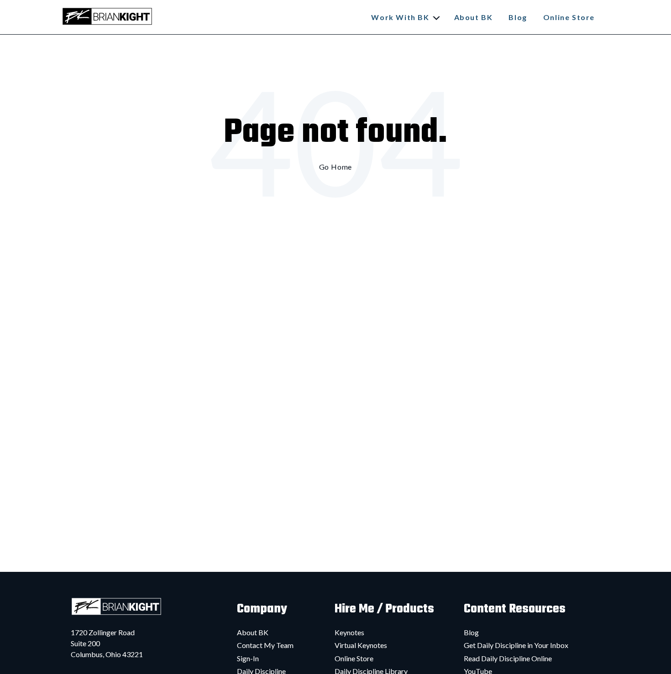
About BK (473, 17)
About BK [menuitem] (252, 632)
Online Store (569, 17)
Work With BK (400, 17)
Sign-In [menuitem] (248, 658)
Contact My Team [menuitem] (265, 645)
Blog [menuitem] (471, 632)
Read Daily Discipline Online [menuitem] (508, 658)
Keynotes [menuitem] (349, 632)
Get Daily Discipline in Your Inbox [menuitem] (516, 645)
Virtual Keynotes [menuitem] (361, 645)
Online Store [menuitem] (354, 658)
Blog (517, 17)
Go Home (335, 166)
